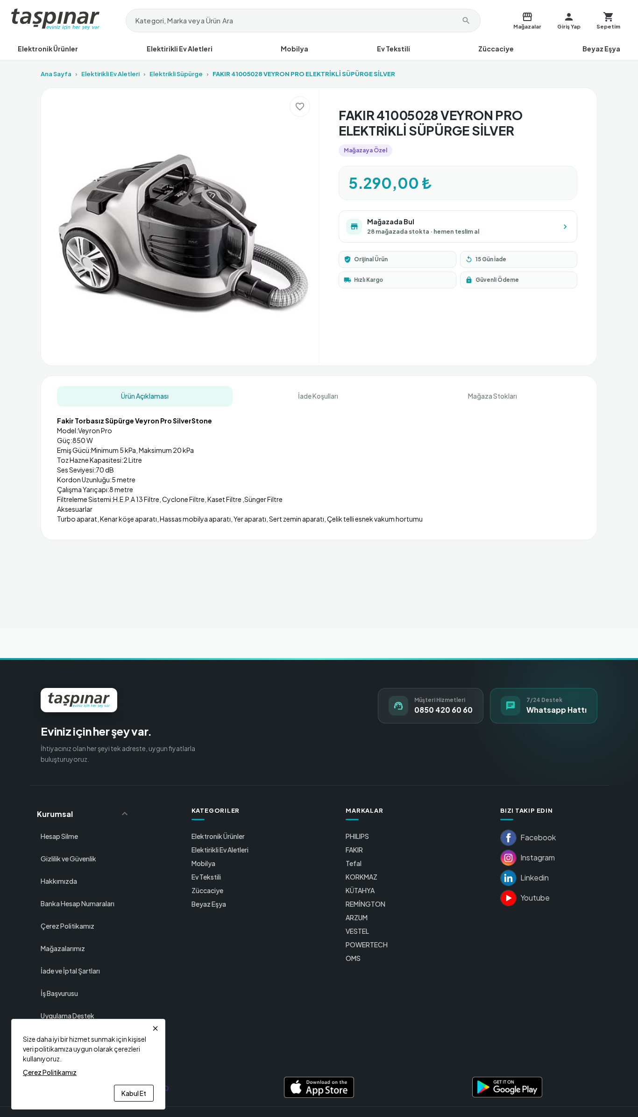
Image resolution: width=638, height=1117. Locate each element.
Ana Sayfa (56, 74)
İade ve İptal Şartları (70, 971)
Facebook (538, 837)
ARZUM (357, 917)
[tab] (145, 396)
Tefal (354, 863)
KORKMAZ (361, 877)
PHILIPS (357, 836)
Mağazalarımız (63, 948)
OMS (353, 958)
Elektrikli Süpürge (176, 74)
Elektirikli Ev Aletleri (180, 48)
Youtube (535, 897)
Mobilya (294, 48)
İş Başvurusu (59, 993)
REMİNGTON (365, 904)
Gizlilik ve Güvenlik (68, 858)
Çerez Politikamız (67, 926)
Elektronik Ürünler (48, 48)
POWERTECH (367, 944)
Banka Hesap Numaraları (77, 903)
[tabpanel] (319, 466)
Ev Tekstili (393, 48)
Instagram (537, 857)
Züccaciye (496, 48)
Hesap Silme (59, 836)
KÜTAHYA (360, 890)
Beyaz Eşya (601, 48)
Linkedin (534, 877)
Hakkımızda (59, 881)
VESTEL (357, 931)
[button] (83, 813)
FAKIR (354, 849)
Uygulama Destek (67, 1015)
